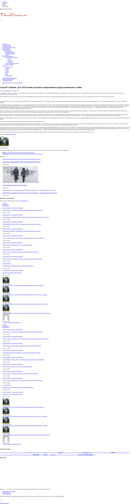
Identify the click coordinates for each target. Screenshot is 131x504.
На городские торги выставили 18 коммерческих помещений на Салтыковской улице (23, 210)
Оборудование (8, 75)
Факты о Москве (7, 48)
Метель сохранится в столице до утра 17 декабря (15, 185)
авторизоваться (24, 200)
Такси (45, 452)
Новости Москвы (7, 45)
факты (53, 455)
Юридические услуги (50, 452)
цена (72, 454)
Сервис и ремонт (9, 64)
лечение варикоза (124, 452)
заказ (105, 452)
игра (107, 452)
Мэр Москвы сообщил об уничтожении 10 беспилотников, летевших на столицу (21, 231)
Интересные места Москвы (9, 47)
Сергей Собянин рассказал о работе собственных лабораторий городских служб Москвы (23, 238)
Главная (4, 1)
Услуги (9, 58)
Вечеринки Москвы (10, 53)
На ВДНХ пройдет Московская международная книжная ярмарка (18, 265)
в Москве (67, 452)
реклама (27, 454)
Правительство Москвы (8, 79)
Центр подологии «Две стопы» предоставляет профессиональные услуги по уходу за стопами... (25, 294)
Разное (4, 65)
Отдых (7, 69)
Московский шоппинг (8, 56)
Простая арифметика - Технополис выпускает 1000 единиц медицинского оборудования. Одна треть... (27, 313)
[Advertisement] (65, 32)
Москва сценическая (10, 52)
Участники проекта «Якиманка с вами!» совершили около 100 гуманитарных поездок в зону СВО (26, 217)
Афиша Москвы (6, 50)
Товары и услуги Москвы (11, 57)
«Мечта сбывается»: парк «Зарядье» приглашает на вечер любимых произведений (22, 224)
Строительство (8, 67)
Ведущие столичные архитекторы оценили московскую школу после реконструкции (22, 258)
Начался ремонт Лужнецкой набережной (12, 272)
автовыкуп (56, 452)
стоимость (41, 454)
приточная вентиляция (8, 454)
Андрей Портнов (7, 90)
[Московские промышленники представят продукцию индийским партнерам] (21, 159)
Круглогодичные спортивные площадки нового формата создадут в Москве (20, 252)
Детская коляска (25, 452)
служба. (30, 454)
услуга (49, 454)
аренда (64, 452)
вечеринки (85, 452)
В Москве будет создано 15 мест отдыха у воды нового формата (17, 245)
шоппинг (81, 455)
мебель (128, 452)
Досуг (9, 59)
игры (109, 452)
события (35, 454)
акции (60, 452)
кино (113, 452)
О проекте (5, 2)
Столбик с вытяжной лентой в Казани (12, 322)
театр (45, 454)
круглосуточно (118, 452)
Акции (7, 54)
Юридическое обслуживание (12, 63)
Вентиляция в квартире (13, 452)
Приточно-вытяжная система (37, 452)
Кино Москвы (8, 51)
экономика (88, 454)
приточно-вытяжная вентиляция (19, 454)
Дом (6, 73)
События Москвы (7, 46)
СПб (43, 452)
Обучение (10, 62)
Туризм (7, 68)
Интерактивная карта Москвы (10, 78)
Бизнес (7, 72)
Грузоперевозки (20, 452)
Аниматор (1, 452)
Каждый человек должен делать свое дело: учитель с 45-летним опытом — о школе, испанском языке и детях (30, 193)
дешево (90, 452)
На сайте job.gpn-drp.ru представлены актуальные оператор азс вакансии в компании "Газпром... (25, 304)
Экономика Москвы (7, 80)
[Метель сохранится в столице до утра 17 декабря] (20, 182)
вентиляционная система (77, 452)
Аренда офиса (6, 452)
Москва (30, 452)
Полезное (10, 61)
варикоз (71, 452)
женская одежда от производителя (98, 452)
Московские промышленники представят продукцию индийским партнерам (22, 161)
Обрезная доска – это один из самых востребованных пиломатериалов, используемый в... (24, 285)
